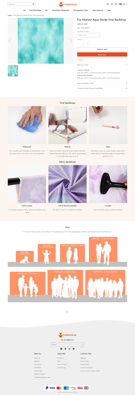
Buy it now (102, 55)
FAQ (58, 361)
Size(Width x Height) (83, 31)
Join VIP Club (61, 367)
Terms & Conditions (86, 367)
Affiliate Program (39, 374)
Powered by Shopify (73, 392)
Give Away (37, 364)
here (111, 156)
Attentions (37, 367)
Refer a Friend (61, 364)
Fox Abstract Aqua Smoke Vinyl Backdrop (28, 15)
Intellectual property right (42, 377)
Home (10, 15)
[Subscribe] (82, 345)
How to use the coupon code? (90, 371)
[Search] (33, 4)
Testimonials (38, 371)
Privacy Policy (84, 364)
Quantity (79, 39)
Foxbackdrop (64, 392)
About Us (37, 358)
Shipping (83, 358)
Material (36, 361)
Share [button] (81, 60)
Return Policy (84, 361)
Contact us (60, 358)
